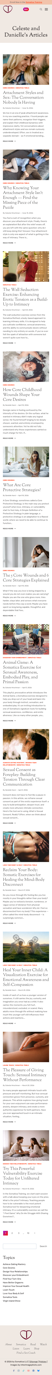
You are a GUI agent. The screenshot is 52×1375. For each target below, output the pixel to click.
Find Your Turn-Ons (12, 1279)
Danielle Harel (10, 405)
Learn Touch (8, 1065)
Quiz (26, 9)
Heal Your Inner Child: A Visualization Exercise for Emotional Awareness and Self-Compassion (26, 977)
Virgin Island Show (11, 1301)
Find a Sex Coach (26, 1353)
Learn (26, 1349)
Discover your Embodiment (14, 657)
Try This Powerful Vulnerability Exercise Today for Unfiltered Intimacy (22, 1176)
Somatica (21, 1345)
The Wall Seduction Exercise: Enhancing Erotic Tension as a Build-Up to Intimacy (25, 297)
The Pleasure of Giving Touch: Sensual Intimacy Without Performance (24, 1075)
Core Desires (8, 88)
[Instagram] (19, 1371)
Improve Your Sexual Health (16, 1286)
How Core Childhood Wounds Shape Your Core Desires (22, 395)
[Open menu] (46, 9)
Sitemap (34, 1361)
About (8, 1345)
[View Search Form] (38, 9)
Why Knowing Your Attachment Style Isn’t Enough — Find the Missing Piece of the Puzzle (23, 198)
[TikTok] (24, 1371)
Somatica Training (34, 2)
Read (33, 1345)
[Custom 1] (38, 1371)
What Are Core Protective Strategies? (22, 487)
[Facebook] (14, 1371)
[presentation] (26, 69)
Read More (9, 141)
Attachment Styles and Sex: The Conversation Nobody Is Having (23, 98)
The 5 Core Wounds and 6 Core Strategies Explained (26, 578)
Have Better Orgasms (13, 1282)
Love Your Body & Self (12, 865)
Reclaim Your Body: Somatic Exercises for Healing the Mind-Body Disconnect (24, 877)
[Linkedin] (33, 1371)
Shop (36, 1349)
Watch (43, 1345)
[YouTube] (28, 1371)
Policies (42, 1361)
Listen (16, 1349)
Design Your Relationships (15, 1164)
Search (43, 1246)
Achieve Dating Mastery (13, 763)
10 (28, 1233)
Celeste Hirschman (12, 108)
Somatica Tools (22, 88)
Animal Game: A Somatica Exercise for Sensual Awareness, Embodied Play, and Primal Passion (22, 672)
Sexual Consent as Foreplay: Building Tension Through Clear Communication (24, 777)
